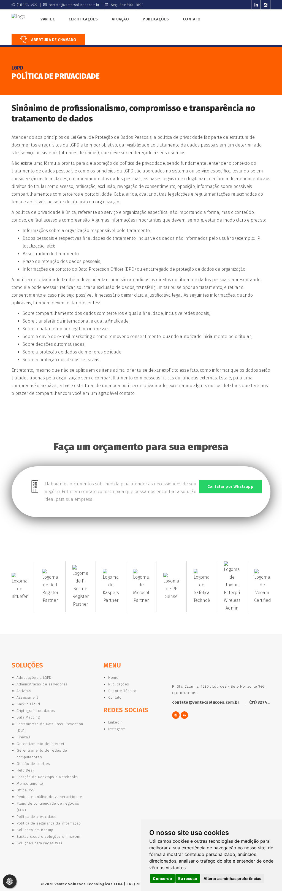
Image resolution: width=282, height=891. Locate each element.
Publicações (156, 19)
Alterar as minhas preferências (232, 878)
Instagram (117, 729)
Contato (192, 19)
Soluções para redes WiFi (39, 843)
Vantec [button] (47, 19)
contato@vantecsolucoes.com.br (73, 5)
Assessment (27, 697)
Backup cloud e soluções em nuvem (48, 836)
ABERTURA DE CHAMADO (53, 40)
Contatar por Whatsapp (230, 486)
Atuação (120, 19)
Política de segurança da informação (49, 823)
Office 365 (25, 790)
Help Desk (25, 770)
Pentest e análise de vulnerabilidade (49, 797)
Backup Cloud (28, 704)
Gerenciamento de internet (40, 744)
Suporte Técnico (122, 691)
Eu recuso (187, 878)
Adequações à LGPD (34, 677)
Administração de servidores (42, 684)
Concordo (162, 878)
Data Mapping (28, 717)
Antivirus (24, 691)
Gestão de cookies (33, 764)
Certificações (83, 19)
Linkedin (115, 722)
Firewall (23, 737)
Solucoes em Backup (35, 830)
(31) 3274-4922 (27, 5)
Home (113, 677)
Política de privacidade (37, 817)
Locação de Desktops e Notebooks (47, 777)
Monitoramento (30, 783)
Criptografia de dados (36, 711)
